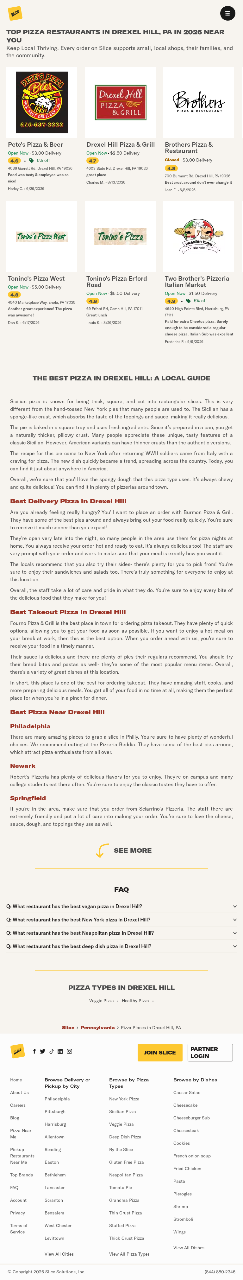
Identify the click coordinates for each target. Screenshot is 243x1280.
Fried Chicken (187, 1168)
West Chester (58, 1225)
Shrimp (180, 1206)
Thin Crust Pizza (125, 1213)
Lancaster (55, 1187)
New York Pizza (124, 1099)
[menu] (227, 13)
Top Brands (21, 1175)
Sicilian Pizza (122, 1111)
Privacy (17, 1213)
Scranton (54, 1200)
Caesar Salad (187, 1092)
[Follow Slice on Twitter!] (43, 1052)
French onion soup (192, 1156)
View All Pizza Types (129, 1254)
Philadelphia (57, 1099)
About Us (19, 1092)
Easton (52, 1162)
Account (18, 1200)
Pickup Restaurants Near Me (22, 1156)
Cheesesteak (186, 1130)
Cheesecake (185, 1105)
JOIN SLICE (160, 1052)
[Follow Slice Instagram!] (69, 1052)
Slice (68, 1027)
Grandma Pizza (124, 1200)
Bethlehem (55, 1175)
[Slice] (15, 14)
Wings (179, 1232)
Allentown (55, 1137)
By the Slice (121, 1149)
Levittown (54, 1238)
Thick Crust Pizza (126, 1238)
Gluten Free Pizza (126, 1162)
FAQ (14, 1187)
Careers (18, 1105)
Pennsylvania (98, 1027)
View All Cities (59, 1254)
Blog (14, 1118)
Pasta (179, 1181)
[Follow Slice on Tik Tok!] (51, 1052)
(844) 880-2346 (220, 1272)
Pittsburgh (55, 1111)
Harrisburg (55, 1124)
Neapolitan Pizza (126, 1175)
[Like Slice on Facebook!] (34, 1052)
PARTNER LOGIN (204, 1052)
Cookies (181, 1143)
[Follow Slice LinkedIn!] (60, 1052)
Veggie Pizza (121, 1124)
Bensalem (54, 1213)
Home (16, 1080)
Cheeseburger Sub (191, 1118)
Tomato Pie (120, 1187)
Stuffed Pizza (122, 1225)
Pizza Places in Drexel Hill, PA (151, 1027)
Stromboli (183, 1219)
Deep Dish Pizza (125, 1137)
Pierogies (182, 1194)
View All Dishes (188, 1248)
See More (133, 850)
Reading (53, 1149)
